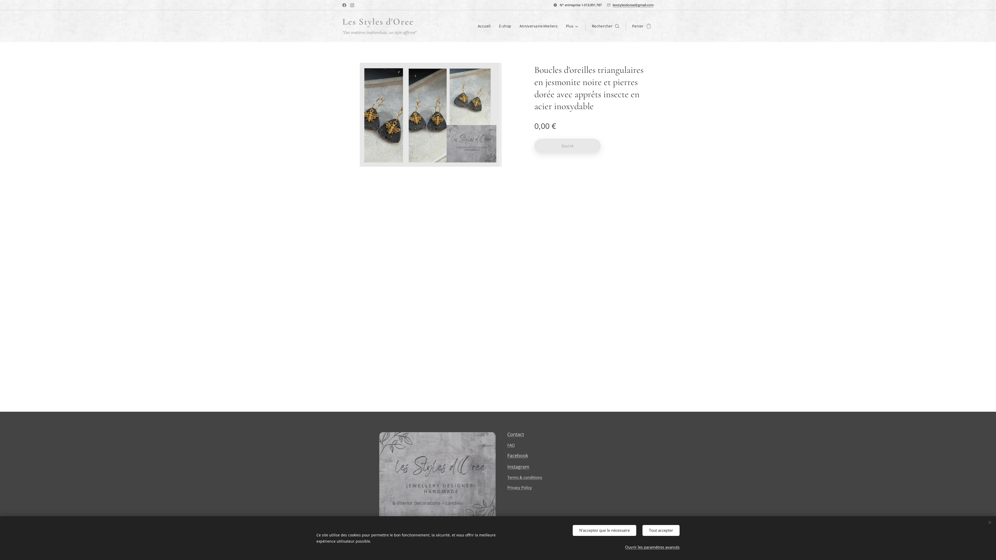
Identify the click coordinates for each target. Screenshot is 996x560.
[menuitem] (485, 26)
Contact (515, 434)
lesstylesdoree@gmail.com (633, 5)
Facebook (517, 455)
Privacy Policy (519, 487)
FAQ (511, 445)
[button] (605, 26)
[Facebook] (344, 5)
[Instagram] (352, 5)
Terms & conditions (524, 477)
